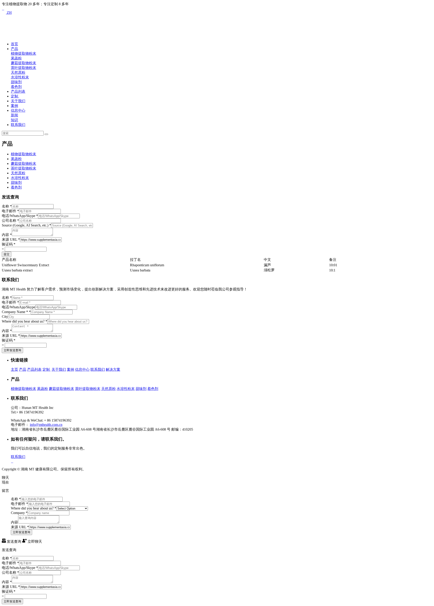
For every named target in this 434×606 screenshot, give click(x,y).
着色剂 (16, 87)
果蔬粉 (16, 58)
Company (19, 513)
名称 (7, 206)
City (5, 316)
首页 (14, 44)
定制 (15, 96)
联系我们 (18, 125)
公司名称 (10, 220)
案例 (14, 106)
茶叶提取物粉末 (23, 68)
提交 (6, 254)
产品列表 (18, 91)
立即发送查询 (12, 350)
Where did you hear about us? (24, 321)
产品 (14, 49)
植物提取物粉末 (23, 53)
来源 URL (11, 239)
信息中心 (18, 110)
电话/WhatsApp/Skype (20, 216)
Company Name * (16, 312)
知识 (14, 120)
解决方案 (113, 369)
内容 (7, 235)
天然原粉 (18, 72)
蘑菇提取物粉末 (23, 63)
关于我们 (18, 101)
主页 (14, 369)
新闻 (14, 115)
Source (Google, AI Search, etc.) (26, 225)
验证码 (8, 244)
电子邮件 (10, 211)
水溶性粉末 (20, 77)
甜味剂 (16, 82)
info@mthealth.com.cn (46, 425)
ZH (9, 12)
